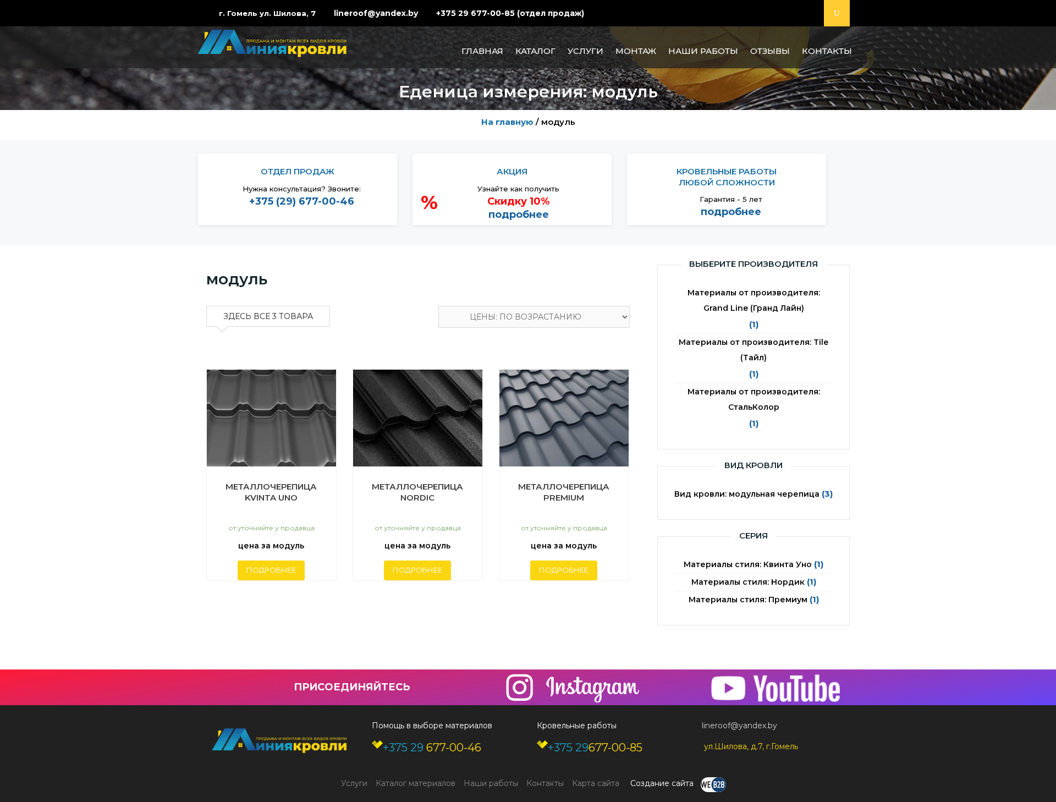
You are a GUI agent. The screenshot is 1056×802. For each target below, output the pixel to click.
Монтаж (635, 51)
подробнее (518, 214)
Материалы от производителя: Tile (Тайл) (753, 349)
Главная (482, 51)
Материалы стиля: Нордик (748, 582)
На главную (507, 122)
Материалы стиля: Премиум (748, 600)
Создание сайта (663, 783)
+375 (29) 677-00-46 (301, 201)
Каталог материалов (415, 783)
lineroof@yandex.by (376, 13)
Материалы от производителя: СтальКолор (754, 399)
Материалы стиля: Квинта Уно (748, 564)
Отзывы (770, 51)
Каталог (535, 51)
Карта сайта (595, 783)
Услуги (585, 51)
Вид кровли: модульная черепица (747, 494)
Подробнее (271, 569)
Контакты (827, 51)
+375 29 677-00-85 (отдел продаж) (510, 13)
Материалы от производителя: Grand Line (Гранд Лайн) (754, 300)
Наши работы (703, 51)
